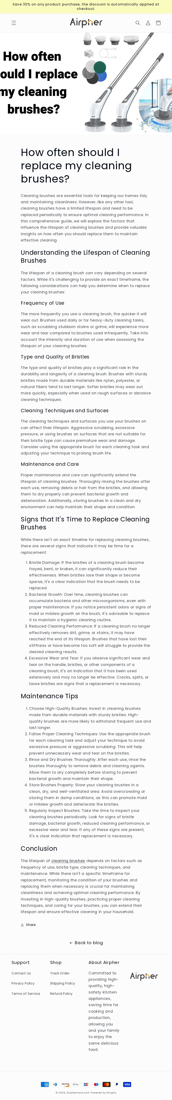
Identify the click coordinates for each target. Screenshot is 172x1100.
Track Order (60, 973)
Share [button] (31, 925)
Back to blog (89, 943)
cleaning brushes (68, 860)
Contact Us (21, 973)
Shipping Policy (62, 983)
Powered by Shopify (103, 1092)
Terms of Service (26, 993)
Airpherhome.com (78, 1092)
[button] (14, 23)
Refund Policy (61, 993)
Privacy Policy (23, 983)
